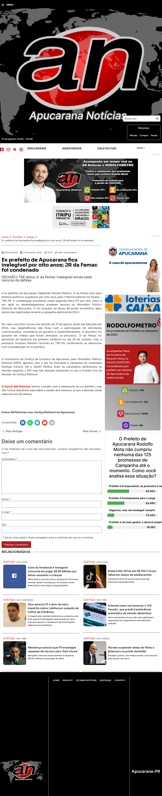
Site (4, 524)
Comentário (10, 459)
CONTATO (119, 680)
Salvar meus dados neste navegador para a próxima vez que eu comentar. (49, 537)
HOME (56, 680)
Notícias (17, 237)
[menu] (3, 5)
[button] (23, 423)
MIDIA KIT (68, 680)
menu (9, 4)
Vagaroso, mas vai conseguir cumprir (132, 510)
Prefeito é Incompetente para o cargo (132, 498)
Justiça (30, 237)
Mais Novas (90, 431)
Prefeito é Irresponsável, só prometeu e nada (133, 486)
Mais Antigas (14, 431)
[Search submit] (157, 118)
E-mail (6, 512)
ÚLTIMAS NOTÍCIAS (86, 680)
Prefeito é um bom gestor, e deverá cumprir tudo (133, 522)
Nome (6, 499)
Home (5, 237)
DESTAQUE (105, 680)
